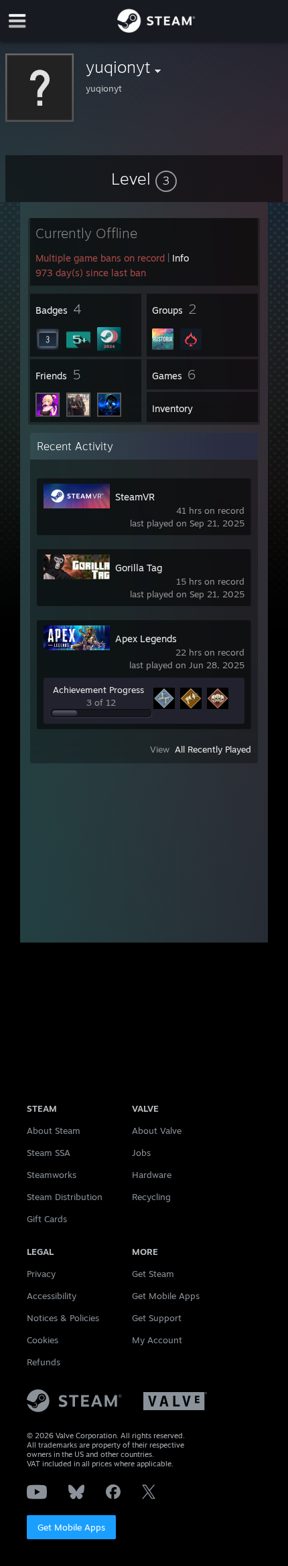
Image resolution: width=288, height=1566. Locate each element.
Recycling (151, 1196)
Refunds (43, 1362)
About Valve (157, 1130)
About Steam (53, 1130)
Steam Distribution (64, 1196)
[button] (144, 178)
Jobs (141, 1152)
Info (180, 258)
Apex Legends (146, 638)
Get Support (157, 1317)
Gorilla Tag (138, 567)
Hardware (151, 1174)
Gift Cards (47, 1218)
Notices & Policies (63, 1317)
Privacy (41, 1273)
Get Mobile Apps (71, 1527)
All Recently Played (213, 749)
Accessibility (51, 1295)
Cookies (42, 1340)
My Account (157, 1340)
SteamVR (135, 496)
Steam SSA (48, 1152)
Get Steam (153, 1273)
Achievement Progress (98, 689)
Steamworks (51, 1174)
